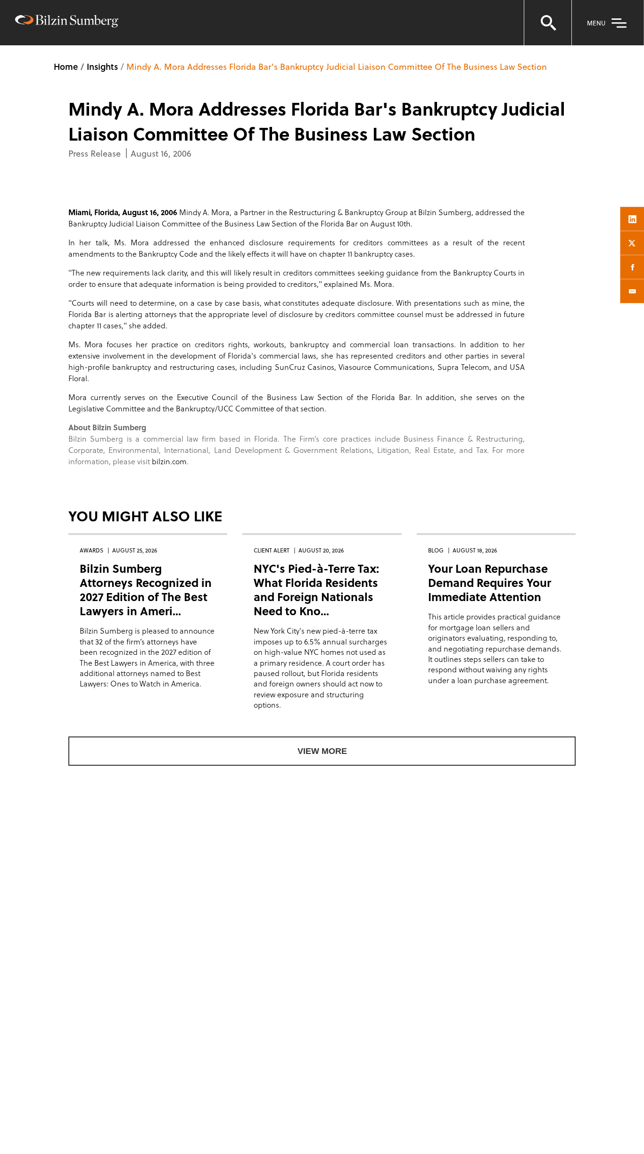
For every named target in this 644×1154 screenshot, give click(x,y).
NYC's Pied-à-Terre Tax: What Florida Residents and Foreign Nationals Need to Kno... (316, 589)
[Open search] (548, 22)
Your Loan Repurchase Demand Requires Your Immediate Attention (489, 582)
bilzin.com (169, 461)
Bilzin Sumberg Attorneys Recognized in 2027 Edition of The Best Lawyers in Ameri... (146, 589)
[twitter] (632, 243)
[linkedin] (632, 219)
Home (66, 66)
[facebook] (632, 267)
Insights (102, 66)
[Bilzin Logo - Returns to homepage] (66, 22)
